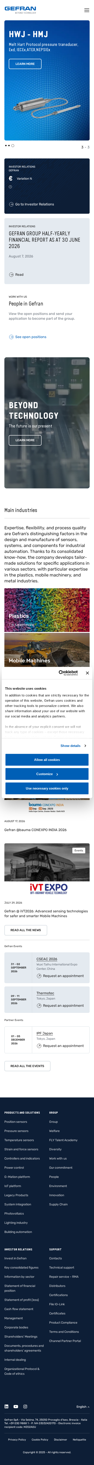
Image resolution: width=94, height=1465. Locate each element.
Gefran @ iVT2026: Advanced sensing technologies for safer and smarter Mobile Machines (46, 913)
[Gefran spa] (20, 10)
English (82, 1407)
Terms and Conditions (64, 1332)
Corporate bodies (16, 1327)
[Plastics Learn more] (47, 590)
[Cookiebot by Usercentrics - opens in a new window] (59, 673)
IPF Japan (45, 1033)
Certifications (58, 1295)
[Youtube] (18, 1406)
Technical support (61, 1267)
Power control (14, 1168)
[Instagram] (27, 1406)
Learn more (25, 440)
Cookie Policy (40, 1439)
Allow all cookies (47, 759)
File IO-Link (57, 1304)
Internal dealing (15, 1360)
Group (53, 1122)
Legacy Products (16, 1195)
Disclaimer (60, 1439)
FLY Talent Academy (63, 1140)
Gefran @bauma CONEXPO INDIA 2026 (35, 830)
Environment (58, 1186)
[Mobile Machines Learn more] (47, 635)
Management (13, 1318)
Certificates (57, 1313)
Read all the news (25, 930)
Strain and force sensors (21, 1149)
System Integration (17, 1204)
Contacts (55, 1258)
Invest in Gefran (15, 1258)
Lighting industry (16, 1223)
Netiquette (79, 1439)
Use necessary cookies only (47, 788)
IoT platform (12, 1186)
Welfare (54, 1131)
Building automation (18, 1232)
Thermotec (45, 993)
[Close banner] (87, 673)
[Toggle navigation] (87, 10)
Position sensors (15, 1122)
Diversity (55, 1149)
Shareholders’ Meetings (20, 1336)
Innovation (56, 1195)
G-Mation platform (17, 1177)
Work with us (58, 1158)
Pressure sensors (16, 1131)
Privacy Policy (17, 1439)
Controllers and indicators (22, 1158)
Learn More (25, 64)
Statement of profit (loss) (21, 1300)
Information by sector (19, 1277)
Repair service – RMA (63, 1277)
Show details (70, 746)
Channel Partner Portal (65, 1341)
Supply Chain (58, 1204)
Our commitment (60, 1168)
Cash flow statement (18, 1309)
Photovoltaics (14, 1213)
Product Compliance (63, 1322)
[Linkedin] (8, 1406)
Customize (44, 774)
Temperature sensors (19, 1140)
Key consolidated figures (21, 1267)
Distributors (57, 1286)
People (54, 1177)
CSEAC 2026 (47, 959)
